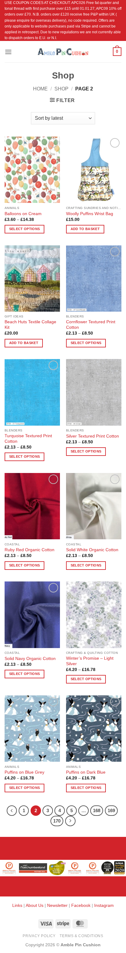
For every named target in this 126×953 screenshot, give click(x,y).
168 (96, 810)
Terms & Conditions (81, 936)
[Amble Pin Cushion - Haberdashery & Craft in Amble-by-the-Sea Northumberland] (63, 51)
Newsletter (57, 905)
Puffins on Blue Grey (24, 772)
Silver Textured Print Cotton (92, 436)
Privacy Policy (39, 936)
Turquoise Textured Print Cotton (28, 439)
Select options (24, 229)
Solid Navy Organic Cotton (30, 658)
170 (57, 820)
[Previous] (12, 810)
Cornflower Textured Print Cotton (90, 325)
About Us (34, 905)
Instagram (104, 905)
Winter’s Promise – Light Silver (89, 661)
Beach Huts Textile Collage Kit (30, 325)
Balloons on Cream (23, 213)
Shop (61, 88)
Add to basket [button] (85, 229)
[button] (8, 51)
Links (18, 905)
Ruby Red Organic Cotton (29, 550)
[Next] (70, 821)
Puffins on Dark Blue (86, 772)
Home (40, 88)
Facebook (81, 905)
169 (111, 810)
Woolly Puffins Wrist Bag (89, 213)
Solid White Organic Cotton (92, 550)
